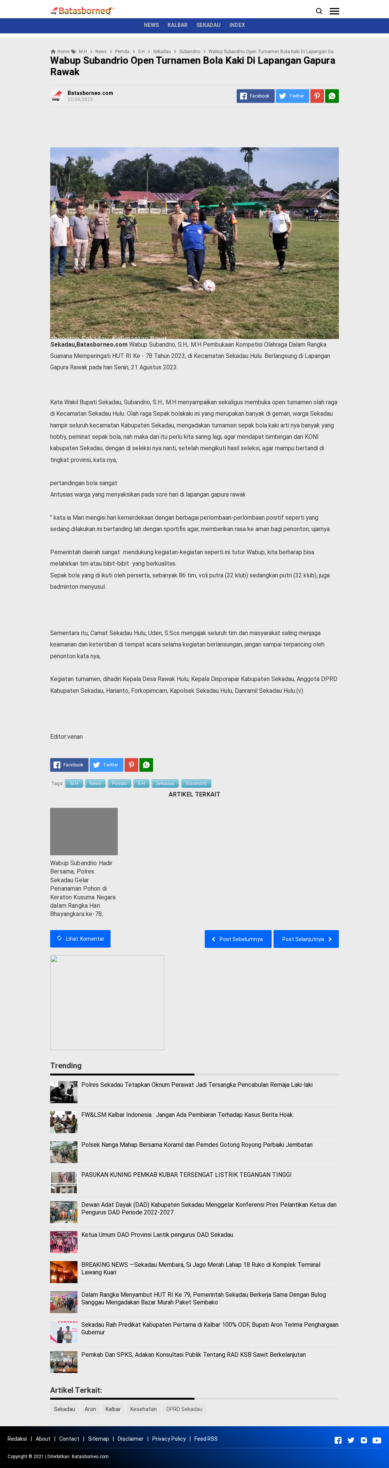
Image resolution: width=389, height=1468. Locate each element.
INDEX (237, 25)
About (43, 1439)
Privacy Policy (169, 1439)
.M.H (74, 783)
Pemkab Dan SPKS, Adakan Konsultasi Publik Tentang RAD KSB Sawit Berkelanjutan (193, 1354)
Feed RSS (206, 1439)
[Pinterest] (317, 96)
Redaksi (17, 1439)
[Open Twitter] (351, 1440)
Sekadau (165, 783)
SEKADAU (208, 25)
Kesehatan (143, 1409)
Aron (90, 1409)
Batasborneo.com (90, 1456)
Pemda (119, 783)
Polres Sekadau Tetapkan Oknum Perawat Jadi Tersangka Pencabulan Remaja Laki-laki (197, 1084)
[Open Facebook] (338, 1440)
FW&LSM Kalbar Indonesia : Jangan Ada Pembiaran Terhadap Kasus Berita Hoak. (187, 1114)
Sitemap (98, 1439)
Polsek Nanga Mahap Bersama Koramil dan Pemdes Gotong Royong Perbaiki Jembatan (197, 1144)
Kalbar (113, 1409)
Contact (69, 1439)
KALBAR (178, 25)
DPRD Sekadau (184, 1409)
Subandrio (196, 783)
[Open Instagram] (363, 1440)
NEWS (151, 25)
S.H (141, 783)
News (95, 783)
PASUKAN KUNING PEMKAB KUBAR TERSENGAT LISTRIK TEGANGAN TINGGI (186, 1174)
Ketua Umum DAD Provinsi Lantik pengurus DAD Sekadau (157, 1234)
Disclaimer (131, 1439)
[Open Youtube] (376, 1440)
